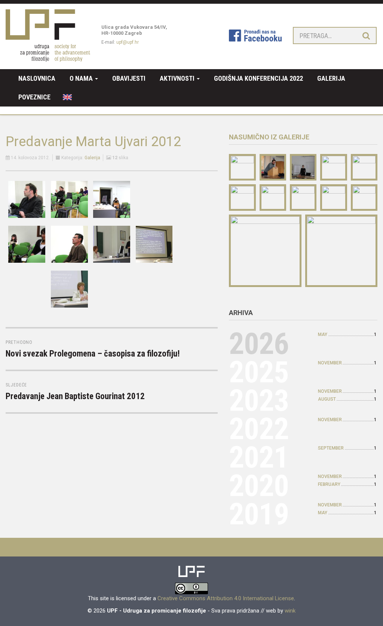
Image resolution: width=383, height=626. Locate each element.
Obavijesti (128, 78)
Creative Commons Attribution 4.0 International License (225, 598)
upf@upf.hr (127, 42)
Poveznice (34, 97)
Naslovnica (36, 78)
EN (65, 97)
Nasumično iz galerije (269, 137)
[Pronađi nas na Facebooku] (255, 35)
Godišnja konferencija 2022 (258, 78)
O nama (82, 78)
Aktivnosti (178, 78)
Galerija (331, 78)
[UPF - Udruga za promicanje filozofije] (48, 34)
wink (290, 610)
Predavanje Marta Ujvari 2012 (93, 141)
